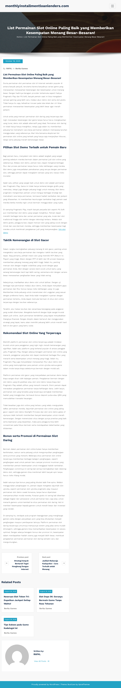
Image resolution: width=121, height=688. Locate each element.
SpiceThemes (84, 684)
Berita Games (21, 68)
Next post (46, 557)
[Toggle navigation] (112, 6)
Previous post (23, 557)
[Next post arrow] (64, 563)
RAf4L (9, 68)
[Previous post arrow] (7, 563)
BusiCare (72, 684)
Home (19, 37)
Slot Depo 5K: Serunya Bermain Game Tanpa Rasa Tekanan (51, 600)
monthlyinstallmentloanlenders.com (37, 6)
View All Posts (40, 661)
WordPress (54, 684)
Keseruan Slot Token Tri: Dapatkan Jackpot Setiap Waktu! (17, 600)
